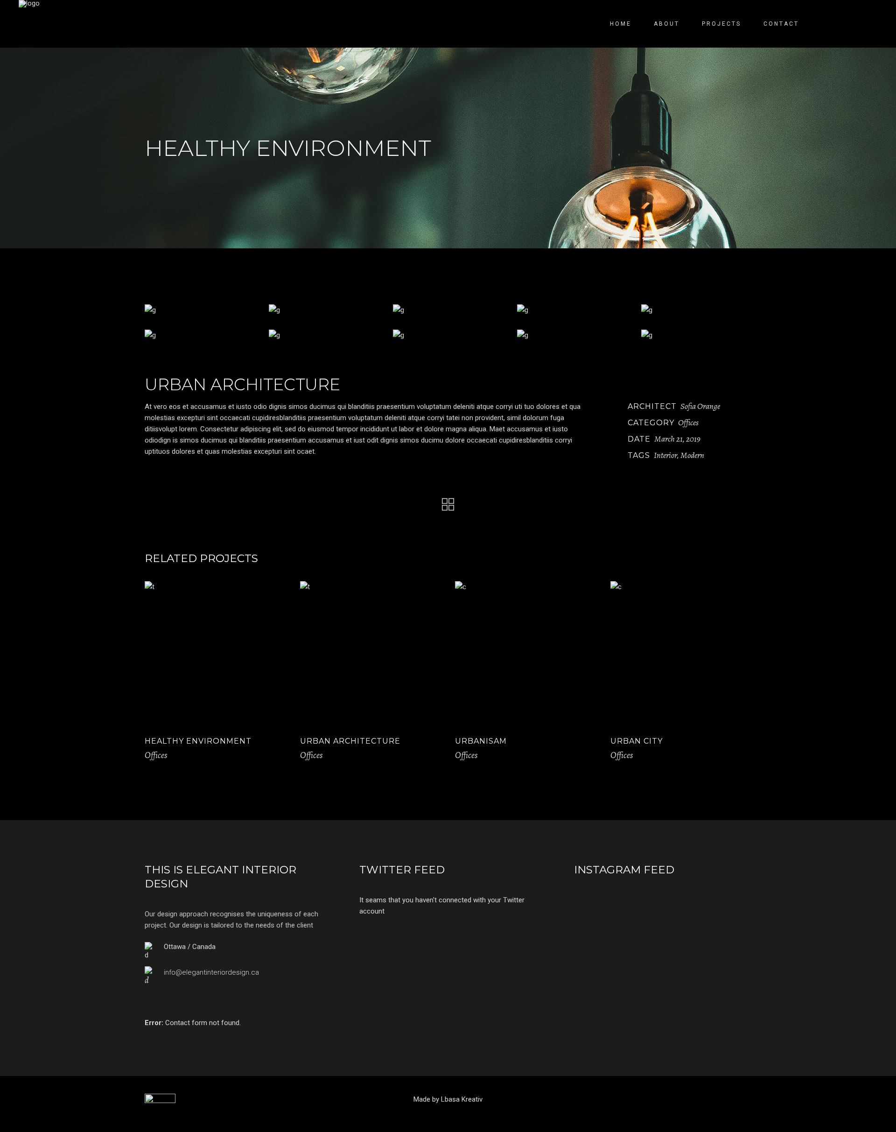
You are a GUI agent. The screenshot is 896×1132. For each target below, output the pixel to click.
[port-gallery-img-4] (572, 310)
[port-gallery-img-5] (696, 310)
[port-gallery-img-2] (324, 310)
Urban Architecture (350, 741)
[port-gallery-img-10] (696, 335)
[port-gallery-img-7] (324, 335)
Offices (688, 422)
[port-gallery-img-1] (200, 310)
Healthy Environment (198, 741)
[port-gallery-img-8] (448, 335)
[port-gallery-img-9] (572, 335)
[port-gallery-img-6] (200, 335)
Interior (665, 455)
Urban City (636, 741)
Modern (692, 455)
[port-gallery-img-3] (448, 310)
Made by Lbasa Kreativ (448, 1099)
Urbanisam (481, 741)
